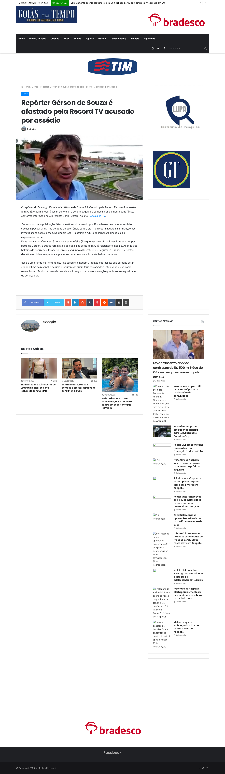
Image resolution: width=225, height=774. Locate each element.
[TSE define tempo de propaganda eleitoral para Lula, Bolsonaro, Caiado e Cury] (162, 431)
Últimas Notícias (37, 38)
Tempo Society (118, 38)
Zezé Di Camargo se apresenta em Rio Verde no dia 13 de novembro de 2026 (188, 519)
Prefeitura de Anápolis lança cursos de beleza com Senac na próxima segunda (187, 464)
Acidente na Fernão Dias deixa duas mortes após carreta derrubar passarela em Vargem (187, 501)
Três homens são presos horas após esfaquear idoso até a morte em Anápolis (187, 483)
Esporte (90, 38)
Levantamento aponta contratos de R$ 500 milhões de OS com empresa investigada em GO (118, 2)
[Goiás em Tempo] (46, 14)
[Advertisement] (177, 253)
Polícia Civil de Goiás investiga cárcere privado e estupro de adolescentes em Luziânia (188, 575)
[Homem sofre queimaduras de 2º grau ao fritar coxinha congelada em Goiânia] (39, 368)
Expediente (149, 38)
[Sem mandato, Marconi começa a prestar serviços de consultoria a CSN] (79, 368)
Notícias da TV (96, 215)
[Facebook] (164, 48)
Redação (31, 129)
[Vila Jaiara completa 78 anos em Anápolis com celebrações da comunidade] (162, 404)
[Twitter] (158, 48)
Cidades (55, 38)
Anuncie (134, 38)
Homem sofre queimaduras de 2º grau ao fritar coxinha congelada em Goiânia (38, 388)
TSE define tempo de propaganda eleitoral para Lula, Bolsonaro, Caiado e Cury (186, 431)
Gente (35, 86)
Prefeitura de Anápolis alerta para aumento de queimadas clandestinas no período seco (188, 593)
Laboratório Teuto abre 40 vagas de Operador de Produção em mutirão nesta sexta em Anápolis (188, 538)
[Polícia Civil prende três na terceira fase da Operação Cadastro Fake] (162, 449)
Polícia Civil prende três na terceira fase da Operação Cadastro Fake (188, 448)
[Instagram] (152, 48)
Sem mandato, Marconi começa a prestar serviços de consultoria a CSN (78, 388)
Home (21, 38)
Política (102, 38)
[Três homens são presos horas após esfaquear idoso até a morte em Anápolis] (162, 483)
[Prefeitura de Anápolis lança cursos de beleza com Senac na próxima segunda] (162, 464)
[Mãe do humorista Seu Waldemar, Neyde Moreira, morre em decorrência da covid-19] (120, 375)
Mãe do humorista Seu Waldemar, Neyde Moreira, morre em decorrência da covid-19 (117, 403)
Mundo (77, 38)
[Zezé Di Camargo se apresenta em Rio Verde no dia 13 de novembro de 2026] (162, 520)
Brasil (66, 38)
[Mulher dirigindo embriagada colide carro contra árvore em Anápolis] (162, 634)
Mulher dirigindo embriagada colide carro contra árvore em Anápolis (188, 627)
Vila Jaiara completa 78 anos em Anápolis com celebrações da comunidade (187, 390)
